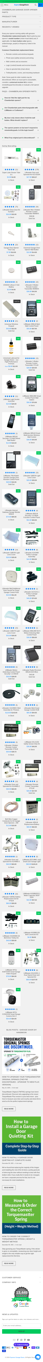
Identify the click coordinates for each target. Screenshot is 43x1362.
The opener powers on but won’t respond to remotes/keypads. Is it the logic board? (21, 129)
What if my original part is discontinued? (19, 138)
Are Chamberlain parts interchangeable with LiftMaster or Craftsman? (21, 109)
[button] (38, 1357)
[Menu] (1, 5)
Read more (10, 1109)
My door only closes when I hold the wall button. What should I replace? (19, 119)
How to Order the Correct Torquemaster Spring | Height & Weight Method (18, 1239)
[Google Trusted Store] (22, 1310)
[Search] (36, 5)
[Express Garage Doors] (21, 5)
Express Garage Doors (17, 1357)
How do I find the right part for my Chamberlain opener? (17, 99)
